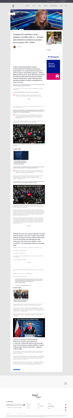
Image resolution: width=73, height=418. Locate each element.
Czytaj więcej (20, 407)
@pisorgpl (26, 281)
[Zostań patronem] (65, 405)
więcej (65, 382)
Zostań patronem (62, 1)
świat (49, 49)
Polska (50, 44)
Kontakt (49, 408)
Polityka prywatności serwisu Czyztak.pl (51, 406)
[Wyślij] (24, 405)
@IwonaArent (21, 280)
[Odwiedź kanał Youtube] (65, 407)
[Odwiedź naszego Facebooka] (65, 410)
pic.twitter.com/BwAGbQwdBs (20, 282)
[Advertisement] (29, 58)
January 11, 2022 (28, 285)
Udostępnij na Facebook (17, 369)
